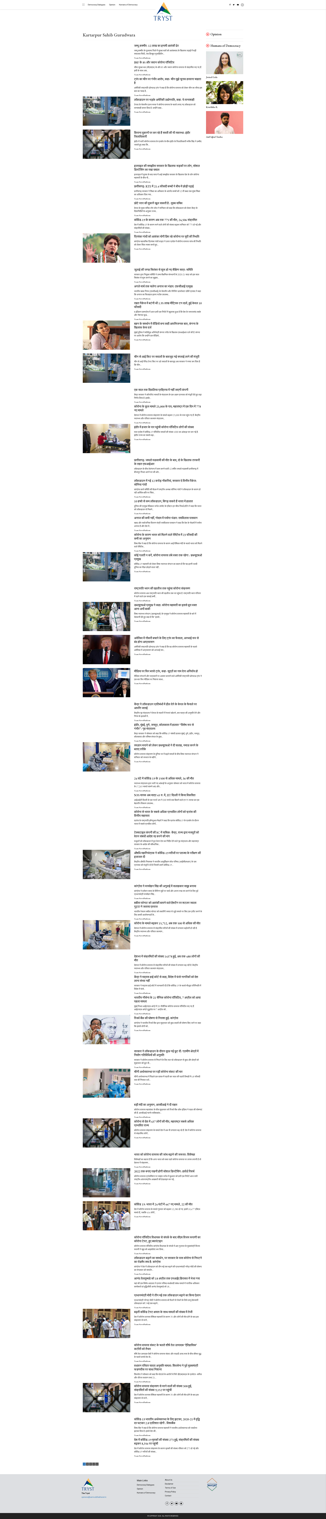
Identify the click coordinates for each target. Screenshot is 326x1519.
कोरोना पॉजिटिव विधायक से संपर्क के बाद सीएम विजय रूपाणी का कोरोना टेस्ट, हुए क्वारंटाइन (167, 1239)
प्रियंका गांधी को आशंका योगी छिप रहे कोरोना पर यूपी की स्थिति (166, 236)
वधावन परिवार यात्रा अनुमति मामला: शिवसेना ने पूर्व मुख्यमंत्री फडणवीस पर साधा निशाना (166, 1367)
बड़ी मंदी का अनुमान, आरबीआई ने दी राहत (155, 1105)
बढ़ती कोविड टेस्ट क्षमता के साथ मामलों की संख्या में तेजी (163, 1312)
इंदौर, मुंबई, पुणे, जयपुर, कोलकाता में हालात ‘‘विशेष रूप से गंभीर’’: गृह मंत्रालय (164, 727)
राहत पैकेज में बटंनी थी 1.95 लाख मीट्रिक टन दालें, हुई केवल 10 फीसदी (168, 305)
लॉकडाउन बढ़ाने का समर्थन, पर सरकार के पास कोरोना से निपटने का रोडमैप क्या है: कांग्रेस (168, 1260)
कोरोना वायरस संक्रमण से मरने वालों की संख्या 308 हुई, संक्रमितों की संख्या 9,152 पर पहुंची (163, 1388)
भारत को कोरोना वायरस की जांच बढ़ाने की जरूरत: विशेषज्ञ (164, 1154)
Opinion (112, 5)
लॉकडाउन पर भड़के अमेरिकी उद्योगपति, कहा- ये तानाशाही (164, 100)
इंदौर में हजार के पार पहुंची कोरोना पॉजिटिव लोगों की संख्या (164, 427)
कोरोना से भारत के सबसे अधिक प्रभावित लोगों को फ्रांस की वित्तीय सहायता (165, 814)
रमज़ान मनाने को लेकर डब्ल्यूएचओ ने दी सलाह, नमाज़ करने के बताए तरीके (166, 747)
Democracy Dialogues (96, 5)
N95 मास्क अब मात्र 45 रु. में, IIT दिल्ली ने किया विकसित (164, 795)
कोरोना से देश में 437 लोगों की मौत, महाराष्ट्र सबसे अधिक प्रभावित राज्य (164, 1123)
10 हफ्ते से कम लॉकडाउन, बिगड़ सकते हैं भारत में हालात (163, 501)
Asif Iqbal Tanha (214, 136)
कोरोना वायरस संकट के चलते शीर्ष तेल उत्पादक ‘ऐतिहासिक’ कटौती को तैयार (165, 1347)
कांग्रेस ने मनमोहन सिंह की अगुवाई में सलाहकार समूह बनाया (165, 886)
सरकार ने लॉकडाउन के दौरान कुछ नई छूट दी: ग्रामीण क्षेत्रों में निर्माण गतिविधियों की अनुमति (166, 1053)
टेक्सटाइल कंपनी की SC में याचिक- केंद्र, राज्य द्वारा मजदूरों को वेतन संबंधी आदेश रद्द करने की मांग (166, 834)
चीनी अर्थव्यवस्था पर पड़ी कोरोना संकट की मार (158, 1072)
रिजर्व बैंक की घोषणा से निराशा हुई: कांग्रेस (156, 1018)
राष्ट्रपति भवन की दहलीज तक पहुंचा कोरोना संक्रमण (162, 588)
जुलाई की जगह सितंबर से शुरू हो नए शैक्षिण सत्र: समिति (163, 270)
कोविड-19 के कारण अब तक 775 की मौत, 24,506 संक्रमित (165, 220)
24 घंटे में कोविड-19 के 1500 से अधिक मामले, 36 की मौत (164, 778)
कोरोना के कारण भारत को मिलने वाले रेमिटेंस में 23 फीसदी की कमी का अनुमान (165, 537)
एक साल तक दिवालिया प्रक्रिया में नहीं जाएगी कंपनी (161, 390)
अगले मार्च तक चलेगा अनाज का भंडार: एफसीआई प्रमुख (163, 286)
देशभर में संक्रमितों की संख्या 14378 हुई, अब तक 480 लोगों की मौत (167, 958)
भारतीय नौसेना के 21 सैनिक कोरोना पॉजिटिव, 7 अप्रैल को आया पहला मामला (167, 999)
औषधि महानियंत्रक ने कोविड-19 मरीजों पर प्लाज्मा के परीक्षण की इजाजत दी (167, 855)
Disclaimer (169, 1484)
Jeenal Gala (211, 77)
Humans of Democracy (128, 5)
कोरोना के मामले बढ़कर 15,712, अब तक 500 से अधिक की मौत (167, 923)
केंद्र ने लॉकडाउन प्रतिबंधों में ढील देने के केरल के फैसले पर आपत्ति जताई (165, 706)
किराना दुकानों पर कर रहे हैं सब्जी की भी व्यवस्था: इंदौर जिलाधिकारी (162, 134)
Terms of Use (170, 1488)
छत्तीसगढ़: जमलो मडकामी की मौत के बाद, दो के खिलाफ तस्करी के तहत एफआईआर (167, 462)
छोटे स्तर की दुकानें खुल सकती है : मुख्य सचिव (158, 203)
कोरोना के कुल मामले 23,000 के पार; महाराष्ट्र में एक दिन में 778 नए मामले (167, 408)
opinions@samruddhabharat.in (94, 1497)
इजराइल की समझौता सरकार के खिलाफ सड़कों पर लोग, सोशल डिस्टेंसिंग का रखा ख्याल (167, 168)
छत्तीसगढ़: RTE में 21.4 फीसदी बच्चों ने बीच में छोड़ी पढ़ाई (164, 186)
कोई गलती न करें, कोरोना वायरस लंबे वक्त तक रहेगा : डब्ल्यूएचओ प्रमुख (168, 557)
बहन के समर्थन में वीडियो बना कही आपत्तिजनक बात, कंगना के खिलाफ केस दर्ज (166, 325)
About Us (168, 1480)
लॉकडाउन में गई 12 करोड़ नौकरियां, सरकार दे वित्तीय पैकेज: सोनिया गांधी (165, 483)
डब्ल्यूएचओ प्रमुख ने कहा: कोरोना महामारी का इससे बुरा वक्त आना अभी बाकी (165, 607)
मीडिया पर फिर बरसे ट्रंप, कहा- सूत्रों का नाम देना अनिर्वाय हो (166, 671)
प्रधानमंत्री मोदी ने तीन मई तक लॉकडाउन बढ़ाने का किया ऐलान (167, 1295)
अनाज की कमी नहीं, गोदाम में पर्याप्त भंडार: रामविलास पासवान (166, 518)
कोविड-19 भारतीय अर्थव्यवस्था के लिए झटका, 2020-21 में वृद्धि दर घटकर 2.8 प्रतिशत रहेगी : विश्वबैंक (167, 1421)
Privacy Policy (170, 1492)
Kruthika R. (212, 107)
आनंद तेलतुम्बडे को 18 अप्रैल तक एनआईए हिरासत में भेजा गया (167, 1278)
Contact (168, 1496)
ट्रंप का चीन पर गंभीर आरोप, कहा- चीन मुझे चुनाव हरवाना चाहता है (167, 81)
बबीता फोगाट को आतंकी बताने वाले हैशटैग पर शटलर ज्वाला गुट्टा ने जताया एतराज (165, 905)
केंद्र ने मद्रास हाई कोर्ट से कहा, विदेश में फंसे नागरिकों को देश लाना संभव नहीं (166, 979)
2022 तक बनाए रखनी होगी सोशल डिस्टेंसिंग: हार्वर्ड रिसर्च (164, 1171)
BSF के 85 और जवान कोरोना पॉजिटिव (154, 62)
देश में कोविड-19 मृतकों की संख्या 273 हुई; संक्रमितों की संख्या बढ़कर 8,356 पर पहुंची (166, 1441)
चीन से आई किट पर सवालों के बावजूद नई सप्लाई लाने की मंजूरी (166, 357)
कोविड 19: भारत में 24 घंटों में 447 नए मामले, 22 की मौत (163, 1204)
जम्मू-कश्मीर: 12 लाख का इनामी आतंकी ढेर (156, 46)
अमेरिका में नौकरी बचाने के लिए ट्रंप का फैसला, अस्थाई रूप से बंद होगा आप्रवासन (166, 640)
